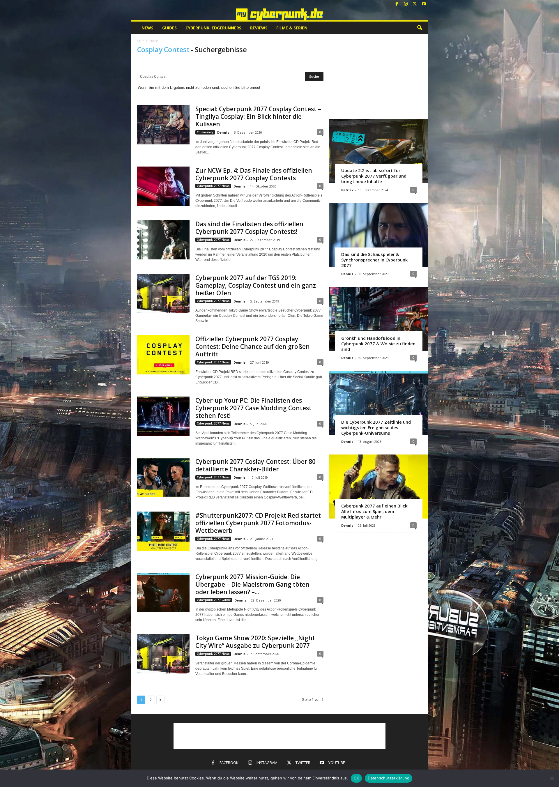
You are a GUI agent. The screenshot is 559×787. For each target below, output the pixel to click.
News (147, 28)
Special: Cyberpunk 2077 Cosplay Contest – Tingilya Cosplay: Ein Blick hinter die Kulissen (258, 116)
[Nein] (552, 778)
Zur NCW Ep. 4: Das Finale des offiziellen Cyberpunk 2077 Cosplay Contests (253, 174)
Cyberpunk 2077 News (213, 186)
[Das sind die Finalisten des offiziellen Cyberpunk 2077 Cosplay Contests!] (163, 239)
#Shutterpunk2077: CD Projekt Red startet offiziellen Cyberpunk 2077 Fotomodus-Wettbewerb (258, 523)
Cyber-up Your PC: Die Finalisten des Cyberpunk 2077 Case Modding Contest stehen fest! (253, 408)
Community (205, 132)
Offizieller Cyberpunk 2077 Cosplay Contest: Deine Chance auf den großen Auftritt (252, 346)
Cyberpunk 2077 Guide (214, 600)
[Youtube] (423, 4)
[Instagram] (405, 4)
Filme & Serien (291, 28)
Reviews (259, 28)
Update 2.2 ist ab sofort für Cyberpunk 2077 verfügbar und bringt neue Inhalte (373, 175)
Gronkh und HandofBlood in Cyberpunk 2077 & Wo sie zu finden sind (378, 343)
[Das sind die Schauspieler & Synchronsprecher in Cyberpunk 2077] (378, 235)
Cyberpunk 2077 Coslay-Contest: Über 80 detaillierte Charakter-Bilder (255, 465)
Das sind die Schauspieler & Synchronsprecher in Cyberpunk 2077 (374, 259)
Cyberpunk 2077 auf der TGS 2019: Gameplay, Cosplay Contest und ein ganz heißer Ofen (255, 285)
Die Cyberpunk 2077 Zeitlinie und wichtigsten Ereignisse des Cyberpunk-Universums (376, 427)
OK (356, 778)
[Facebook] (396, 4)
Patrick (347, 190)
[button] (419, 28)
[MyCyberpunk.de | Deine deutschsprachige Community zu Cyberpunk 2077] (279, 14)
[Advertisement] (378, 76)
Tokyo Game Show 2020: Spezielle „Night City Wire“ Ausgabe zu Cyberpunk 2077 (255, 642)
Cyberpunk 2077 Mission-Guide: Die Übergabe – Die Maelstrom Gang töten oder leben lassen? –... (252, 584)
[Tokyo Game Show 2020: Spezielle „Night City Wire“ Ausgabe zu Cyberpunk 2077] (163, 653)
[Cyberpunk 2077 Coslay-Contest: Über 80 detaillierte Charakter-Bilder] (163, 477)
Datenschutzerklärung (388, 778)
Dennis (223, 132)
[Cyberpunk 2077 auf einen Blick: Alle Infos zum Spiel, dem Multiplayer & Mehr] (378, 486)
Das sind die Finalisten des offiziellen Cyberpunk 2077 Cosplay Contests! (249, 228)
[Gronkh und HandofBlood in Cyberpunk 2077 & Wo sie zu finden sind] (378, 319)
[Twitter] (414, 4)
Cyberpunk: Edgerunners (213, 28)
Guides (169, 28)
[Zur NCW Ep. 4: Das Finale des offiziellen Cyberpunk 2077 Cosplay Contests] (163, 186)
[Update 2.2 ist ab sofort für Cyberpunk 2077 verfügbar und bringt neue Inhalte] (378, 151)
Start (140, 41)
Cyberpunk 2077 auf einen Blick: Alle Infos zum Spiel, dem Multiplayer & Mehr (374, 511)
